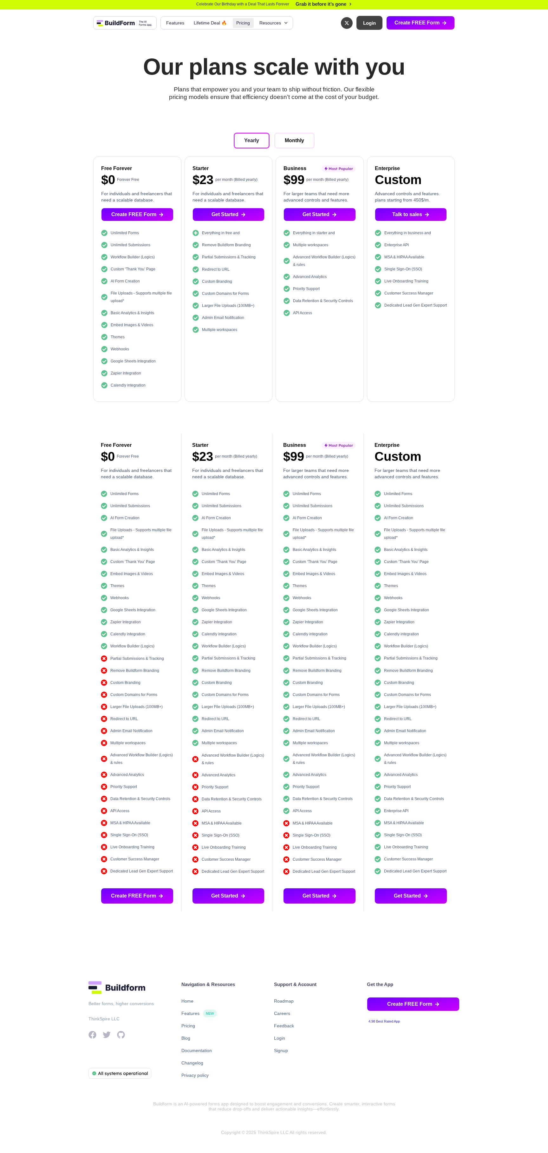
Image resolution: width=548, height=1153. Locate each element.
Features (175, 22)
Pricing (243, 22)
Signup (281, 1050)
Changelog (192, 1062)
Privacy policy (195, 1075)
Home (187, 1001)
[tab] (252, 141)
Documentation (196, 1050)
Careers (282, 1013)
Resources (270, 22)
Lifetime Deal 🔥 (210, 22)
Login (279, 1038)
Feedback (284, 1025)
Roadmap (284, 1001)
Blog (185, 1038)
